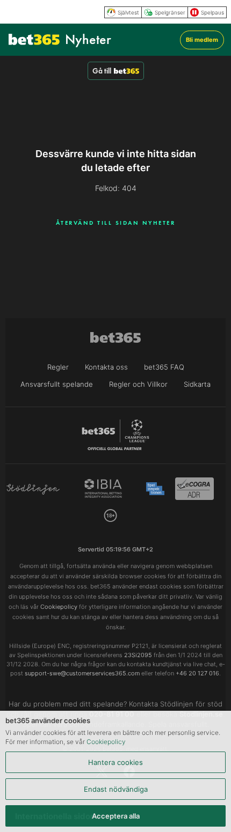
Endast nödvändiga (116, 789)
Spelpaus (212, 12)
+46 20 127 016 (197, 673)
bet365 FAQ (164, 367)
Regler (58, 367)
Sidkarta (197, 384)
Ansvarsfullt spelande (56, 384)
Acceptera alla (116, 816)
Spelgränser (170, 12)
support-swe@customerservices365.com (82, 673)
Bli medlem (202, 39)
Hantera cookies (115, 762)
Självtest (128, 12)
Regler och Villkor (138, 384)
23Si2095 (138, 655)
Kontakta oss (106, 367)
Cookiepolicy (106, 742)
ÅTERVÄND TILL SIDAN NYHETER (116, 222)
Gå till (101, 71)
